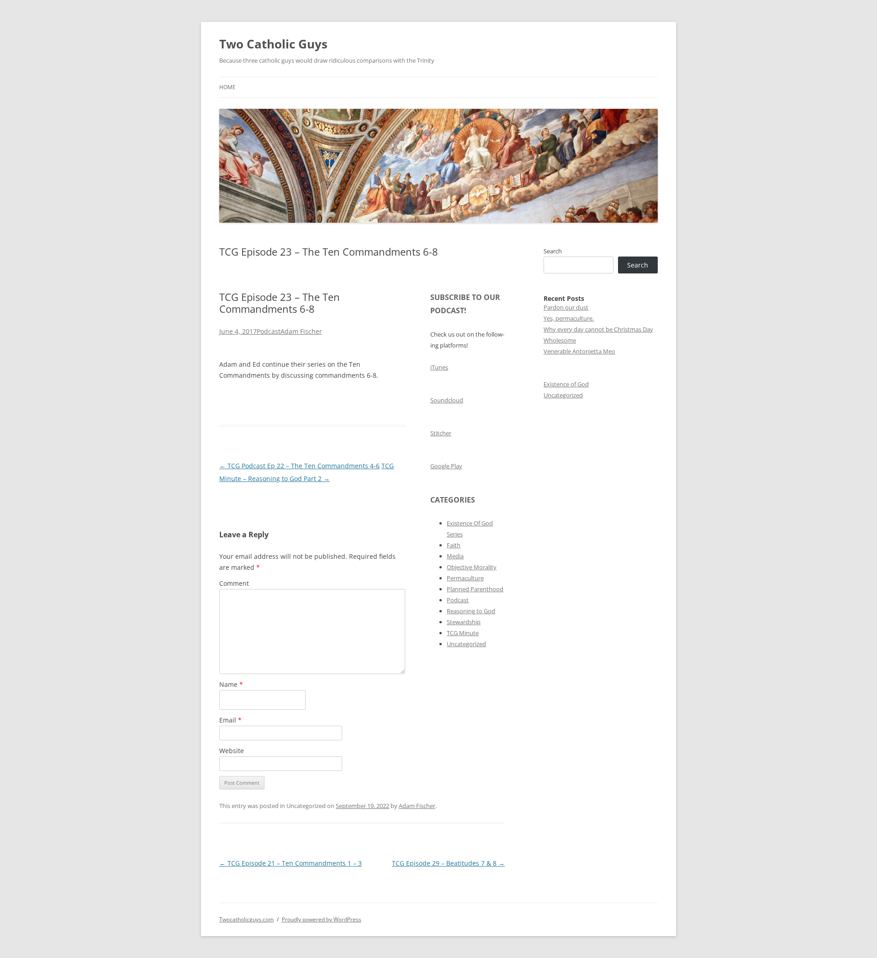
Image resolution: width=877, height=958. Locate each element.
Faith (453, 545)
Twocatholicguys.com (246, 919)
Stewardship (464, 622)
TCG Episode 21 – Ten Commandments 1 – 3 (290, 863)
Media (455, 556)
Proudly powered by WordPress (321, 919)
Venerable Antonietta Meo (579, 351)
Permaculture (465, 578)
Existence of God (566, 384)
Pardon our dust (566, 307)
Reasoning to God (471, 611)
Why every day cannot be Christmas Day (598, 329)
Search (553, 251)
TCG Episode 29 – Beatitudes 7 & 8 (448, 863)
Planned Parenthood (475, 589)
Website (231, 750)
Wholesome (560, 340)
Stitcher (440, 433)
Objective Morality (472, 567)
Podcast (268, 331)
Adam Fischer (301, 331)
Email (230, 720)
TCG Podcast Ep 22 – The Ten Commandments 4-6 (299, 465)
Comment (234, 583)
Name (231, 684)
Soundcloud (446, 400)
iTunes (439, 367)
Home (227, 87)
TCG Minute (463, 633)
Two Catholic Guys (273, 44)
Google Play (446, 466)
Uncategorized (466, 644)
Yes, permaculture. (569, 318)
